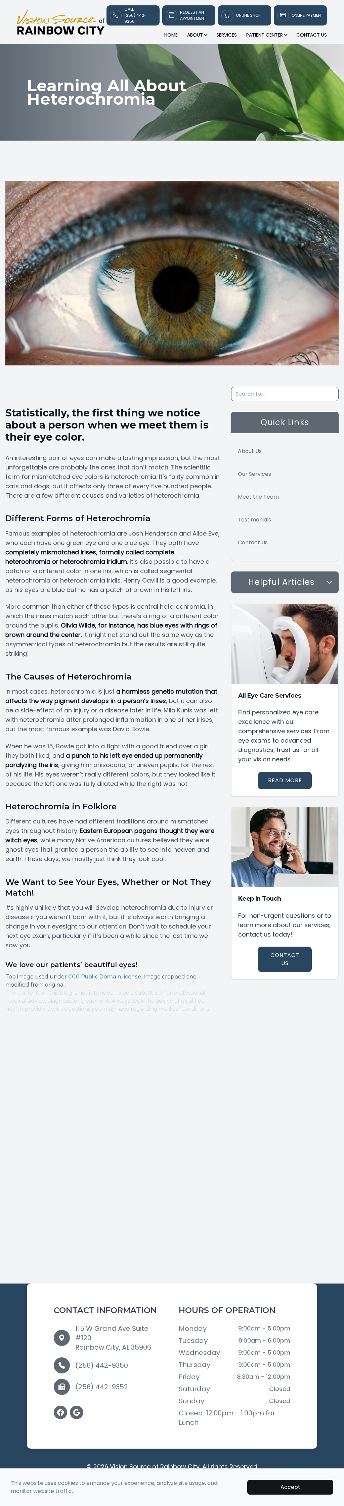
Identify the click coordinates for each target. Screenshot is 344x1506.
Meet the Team (258, 497)
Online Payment (307, 15)
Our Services (254, 474)
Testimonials (254, 519)
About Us (250, 451)
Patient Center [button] (264, 35)
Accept (290, 1487)
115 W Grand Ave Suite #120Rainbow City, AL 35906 (113, 1338)
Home (171, 35)
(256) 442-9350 (101, 1365)
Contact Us (311, 35)
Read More (285, 780)
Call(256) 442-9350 (135, 15)
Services (226, 35)
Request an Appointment (193, 15)
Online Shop (248, 15)
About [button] (195, 35)
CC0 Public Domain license (104, 976)
